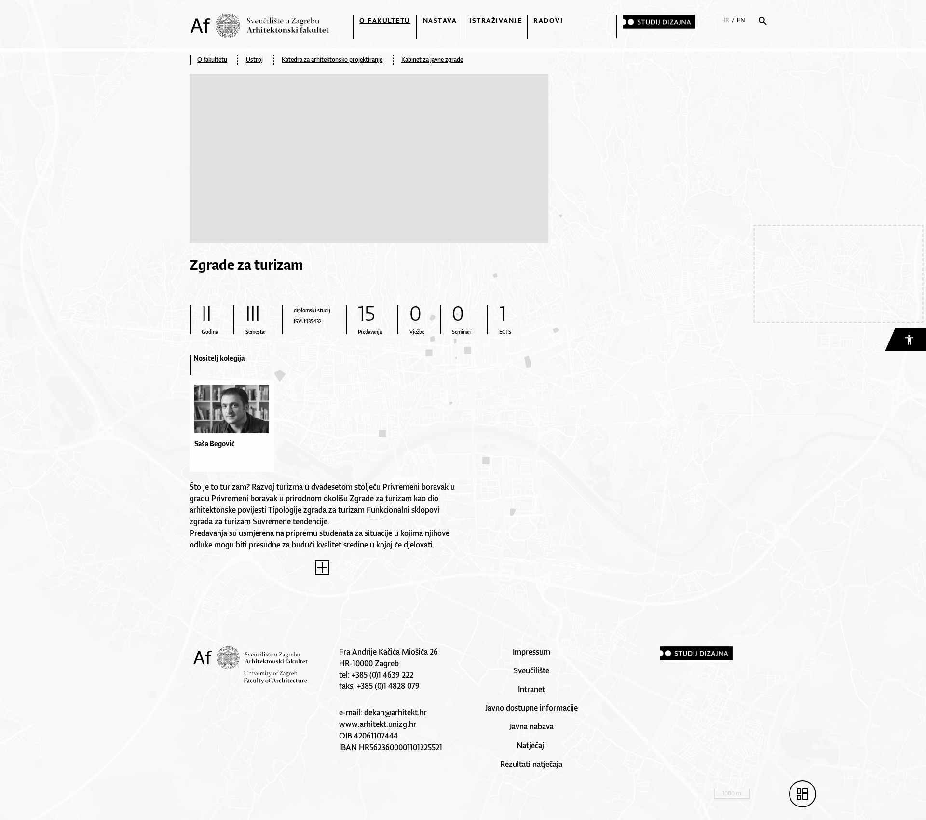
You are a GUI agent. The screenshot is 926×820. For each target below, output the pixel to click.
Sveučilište (531, 670)
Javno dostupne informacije (531, 707)
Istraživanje (495, 20)
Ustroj (254, 59)
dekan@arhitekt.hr (395, 712)
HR (725, 20)
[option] (235, 417)
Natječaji (531, 745)
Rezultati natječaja (531, 764)
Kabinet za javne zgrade (432, 59)
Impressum (531, 651)
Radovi (548, 20)
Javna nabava (531, 726)
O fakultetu (384, 20)
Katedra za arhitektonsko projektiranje (332, 59)
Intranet (531, 689)
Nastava (440, 20)
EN (741, 20)
